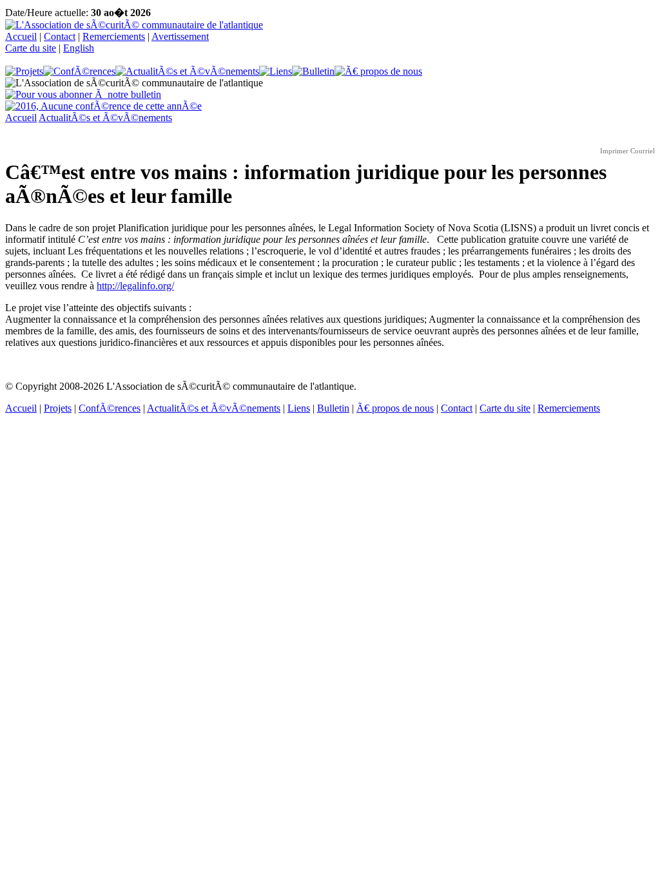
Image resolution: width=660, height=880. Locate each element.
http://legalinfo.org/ (135, 285)
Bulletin (333, 408)
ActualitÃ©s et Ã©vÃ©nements (105, 117)
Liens (298, 408)
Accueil (21, 36)
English (78, 48)
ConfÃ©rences (110, 408)
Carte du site (30, 48)
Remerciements (113, 36)
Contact (59, 36)
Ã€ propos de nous (395, 408)
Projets (58, 408)
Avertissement (180, 36)
